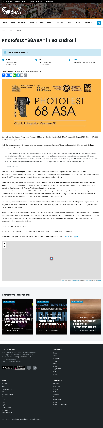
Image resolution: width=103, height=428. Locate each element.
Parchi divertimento (60, 405)
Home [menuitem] (5, 23)
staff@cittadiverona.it (23, 357)
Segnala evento (35, 419)
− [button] (4, 246)
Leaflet (62, 280)
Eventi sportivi (7, 413)
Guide (55, 366)
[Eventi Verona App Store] (7, 369)
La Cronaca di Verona (35, 1)
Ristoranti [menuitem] (22, 23)
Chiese (55, 402)
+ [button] (4, 243)
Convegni (5, 410)
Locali (55, 363)
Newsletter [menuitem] (87, 23)
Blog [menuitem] (69, 23)
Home (3, 31)
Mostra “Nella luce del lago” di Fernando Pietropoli (85, 323)
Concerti (5, 384)
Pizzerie (55, 392)
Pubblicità (15, 419)
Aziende (55, 374)
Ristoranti (56, 358)
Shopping (56, 361)
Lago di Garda (20, 1)
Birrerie (55, 389)
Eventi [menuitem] (12, 23)
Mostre (19, 31)
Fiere (3, 402)
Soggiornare (57, 369)
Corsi (3, 399)
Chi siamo (5, 419)
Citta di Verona (7, 1)
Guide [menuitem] (49, 23)
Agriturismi (49, 1)
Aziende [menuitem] (77, 23)
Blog (54, 371)
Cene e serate (6, 407)
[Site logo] (11, 14)
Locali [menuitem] (42, 23)
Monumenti (57, 399)
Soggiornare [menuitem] (60, 23)
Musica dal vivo (7, 389)
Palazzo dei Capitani (89, 330)
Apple (75, 237)
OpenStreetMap (75, 280)
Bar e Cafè (56, 386)
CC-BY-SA (88, 280)
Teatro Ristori (53, 330)
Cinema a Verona (7, 394)
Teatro (4, 386)
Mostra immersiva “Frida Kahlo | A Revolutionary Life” (51, 322)
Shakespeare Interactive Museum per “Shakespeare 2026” (17, 320)
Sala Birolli (76, 60)
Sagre (4, 405)
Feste (3, 392)
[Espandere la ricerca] (99, 23)
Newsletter (24, 419)
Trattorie (56, 394)
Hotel (55, 397)
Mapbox (99, 280)
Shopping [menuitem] (33, 23)
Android (66, 237)
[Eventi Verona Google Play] (19, 369)
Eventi (11, 31)
